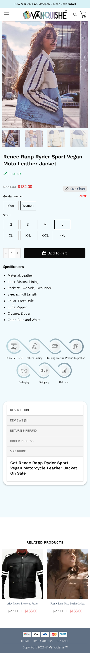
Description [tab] (19, 410)
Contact (62, 641)
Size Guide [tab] (18, 451)
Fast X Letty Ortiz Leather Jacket (67, 603)
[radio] (10, 205)
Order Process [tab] (21, 441)
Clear (83, 196)
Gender (7, 196)
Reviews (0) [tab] (19, 420)
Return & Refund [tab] (23, 431)
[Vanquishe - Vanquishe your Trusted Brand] (45, 14)
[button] (6, 14)
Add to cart (57, 253)
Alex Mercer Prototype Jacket (22, 603)
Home (25, 641)
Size (5, 215)
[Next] (81, 74)
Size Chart (77, 188)
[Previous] (9, 74)
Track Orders (43, 641)
